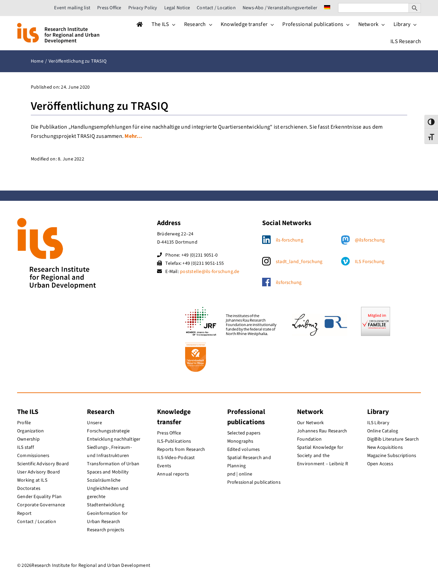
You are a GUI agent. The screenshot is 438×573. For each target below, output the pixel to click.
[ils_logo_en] (58, 25)
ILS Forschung (370, 261)
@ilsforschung (370, 240)
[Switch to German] (327, 8)
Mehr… (133, 136)
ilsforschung (289, 282)
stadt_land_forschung (299, 261)
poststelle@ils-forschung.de (209, 271)
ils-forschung (289, 240)
